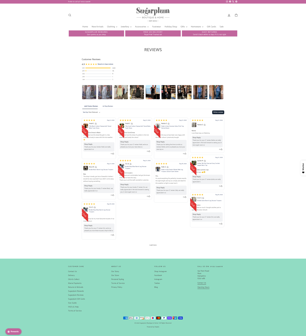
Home (85, 26)
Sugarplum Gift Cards (76, 298)
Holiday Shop (171, 26)
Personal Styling (117, 279)
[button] (99, 138)
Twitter (157, 283)
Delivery (71, 275)
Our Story (115, 271)
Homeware (196, 26)
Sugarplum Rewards (76, 291)
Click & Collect (73, 279)
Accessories (141, 26)
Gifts (183, 26)
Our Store (115, 275)
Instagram (158, 279)
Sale (222, 26)
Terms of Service (75, 310)
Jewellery (125, 26)
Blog (156, 287)
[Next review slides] (222, 92)
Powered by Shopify (153, 327)
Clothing (111, 26)
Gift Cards (211, 26)
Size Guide (72, 302)
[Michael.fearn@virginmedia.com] (121, 92)
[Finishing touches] (105, 92)
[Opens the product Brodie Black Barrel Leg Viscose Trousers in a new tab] (85, 168)
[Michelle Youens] (200, 92)
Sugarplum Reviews (76, 295)
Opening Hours (203, 287)
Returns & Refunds (75, 287)
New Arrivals (98, 26)
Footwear (156, 26)
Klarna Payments (74, 283)
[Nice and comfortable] (89, 92)
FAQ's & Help (73, 306)
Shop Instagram (160, 271)
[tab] (91, 106)
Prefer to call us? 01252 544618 (79, 1)
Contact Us (72, 271)
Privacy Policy (116, 287)
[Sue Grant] (137, 92)
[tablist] (153, 106)
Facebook (158, 275)
